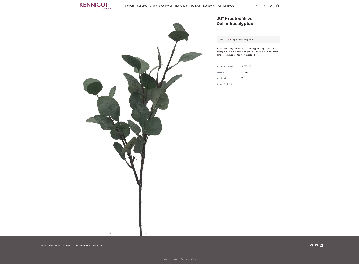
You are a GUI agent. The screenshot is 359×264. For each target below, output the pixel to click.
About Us (41, 245)
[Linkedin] (321, 245)
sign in (228, 39)
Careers (67, 245)
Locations (97, 245)
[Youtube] (316, 245)
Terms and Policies (188, 259)
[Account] (271, 6)
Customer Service (82, 245)
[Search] (265, 6)
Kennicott (173, 259)
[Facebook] (311, 245)
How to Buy (54, 245)
